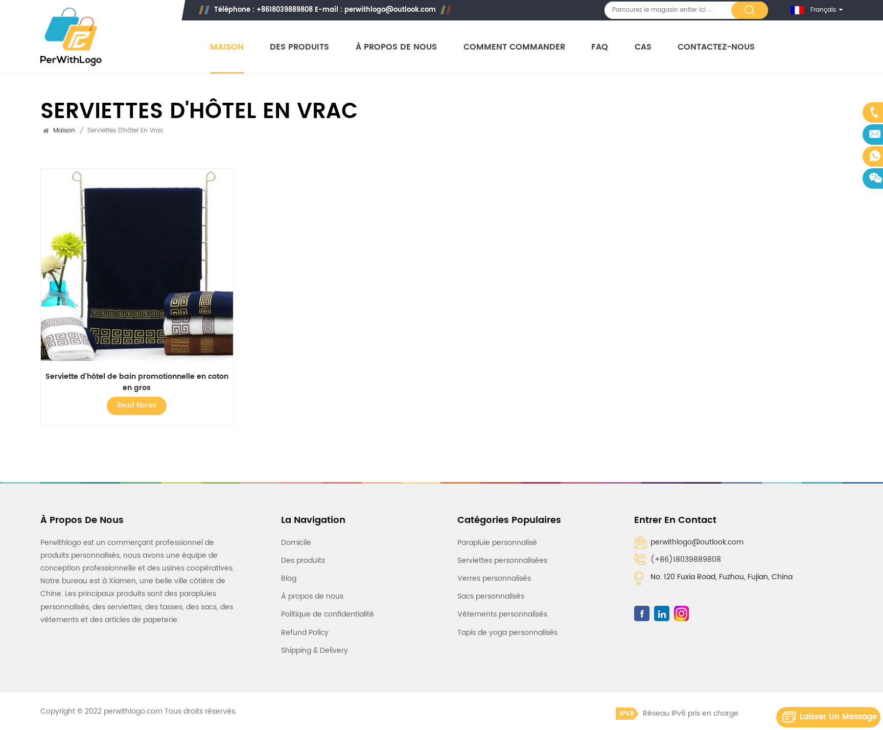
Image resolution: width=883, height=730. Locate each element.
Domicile (296, 543)
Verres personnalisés (494, 578)
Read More (135, 405)
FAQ (599, 47)
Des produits (299, 47)
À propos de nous (396, 47)
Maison (227, 47)
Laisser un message (838, 717)
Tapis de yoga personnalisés (507, 632)
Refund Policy (305, 632)
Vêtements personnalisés (502, 614)
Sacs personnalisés (490, 596)
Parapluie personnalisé (497, 543)
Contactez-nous (716, 47)
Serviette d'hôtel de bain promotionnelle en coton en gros (136, 382)
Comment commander (514, 47)
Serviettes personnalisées (502, 560)
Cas (643, 47)
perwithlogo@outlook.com (390, 10)
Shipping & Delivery (314, 650)
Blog (288, 578)
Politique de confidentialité (327, 614)
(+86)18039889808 (685, 559)
